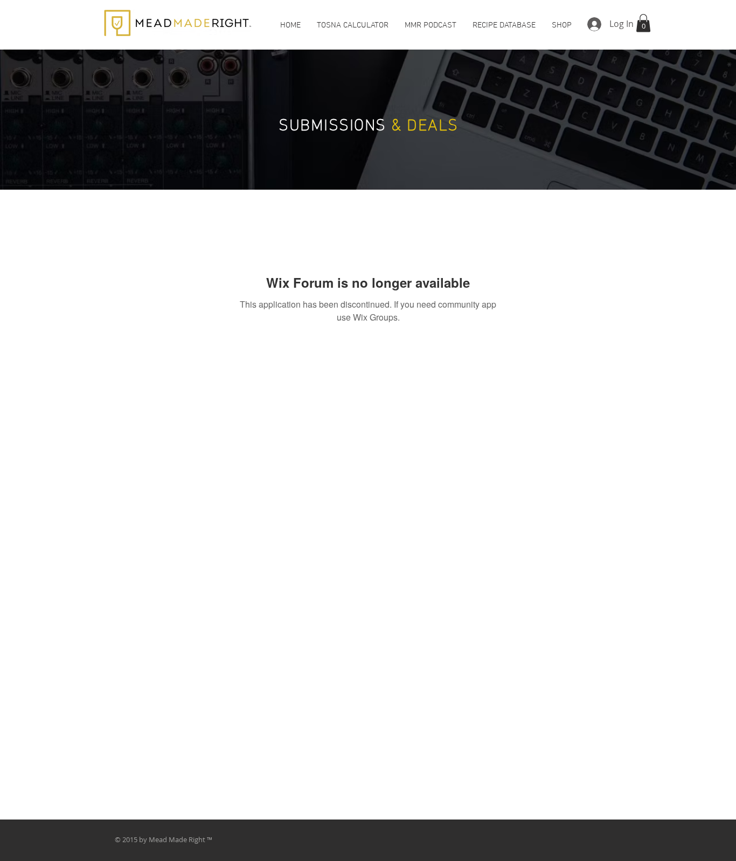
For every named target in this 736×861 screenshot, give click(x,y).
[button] (643, 23)
